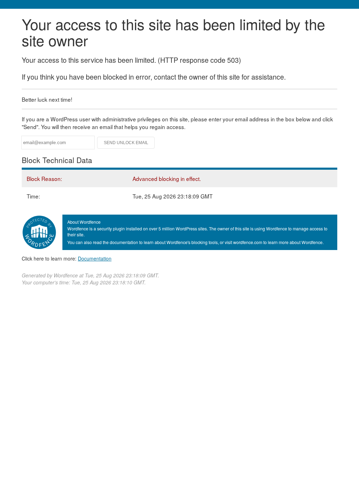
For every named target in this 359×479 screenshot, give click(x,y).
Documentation (94, 258)
